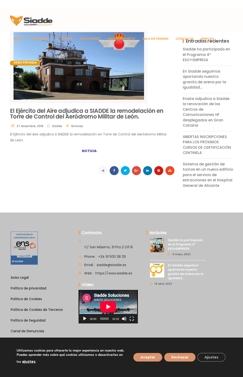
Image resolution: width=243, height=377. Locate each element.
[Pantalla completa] (131, 318)
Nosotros (40, 38)
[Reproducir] (84, 318)
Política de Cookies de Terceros (37, 309)
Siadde (57, 126)
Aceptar (147, 357)
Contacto (185, 38)
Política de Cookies (26, 299)
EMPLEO (207, 38)
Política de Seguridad (28, 320)
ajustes (28, 361)
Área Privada (25, 62)
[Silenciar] (124, 318)
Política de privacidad (28, 288)
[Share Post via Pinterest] (158, 170)
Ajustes (211, 357)
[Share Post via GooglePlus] (136, 170)
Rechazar (179, 357)
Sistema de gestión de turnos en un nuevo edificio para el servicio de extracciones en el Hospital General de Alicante (208, 175)
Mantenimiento (121, 38)
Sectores (64, 38)
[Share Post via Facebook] (114, 170)
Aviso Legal (20, 277)
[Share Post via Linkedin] (147, 170)
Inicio (18, 38)
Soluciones (90, 38)
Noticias (77, 126)
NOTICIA (89, 151)
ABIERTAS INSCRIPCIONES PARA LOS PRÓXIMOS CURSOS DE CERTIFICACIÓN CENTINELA (207, 144)
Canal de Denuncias (27, 331)
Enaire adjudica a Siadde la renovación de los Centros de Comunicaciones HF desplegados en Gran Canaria (206, 112)
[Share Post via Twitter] (125, 170)
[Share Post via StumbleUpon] (169, 170)
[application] (108, 306)
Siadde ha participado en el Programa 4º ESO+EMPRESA (185, 244)
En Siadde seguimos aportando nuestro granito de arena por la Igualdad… (204, 79)
